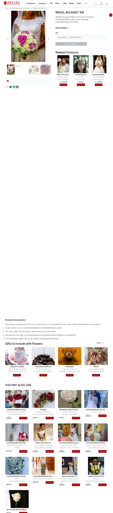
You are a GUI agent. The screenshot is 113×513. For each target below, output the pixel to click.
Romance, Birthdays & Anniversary (20, 8)
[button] (31, 3)
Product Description (15, 320)
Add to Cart (81, 84)
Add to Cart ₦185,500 (71, 44)
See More (16, 375)
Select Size (63, 84)
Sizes (57, 33)
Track (78, 3)
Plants (71, 3)
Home (7, 8)
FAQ (64, 3)
